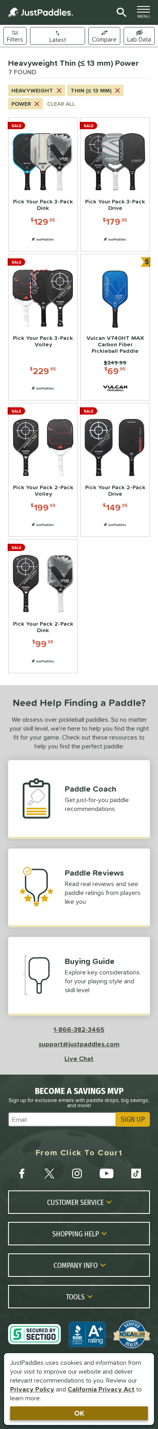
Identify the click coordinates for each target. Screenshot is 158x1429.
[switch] (139, 36)
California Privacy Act (101, 1389)
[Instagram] (77, 1173)
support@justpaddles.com (79, 1044)
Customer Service (75, 1202)
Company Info (75, 1265)
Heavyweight (32, 90)
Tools (75, 1297)
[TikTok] (136, 1173)
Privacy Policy (32, 1389)
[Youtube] (106, 1173)
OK (79, 1413)
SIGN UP (133, 1119)
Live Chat (79, 1058)
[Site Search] (120, 12)
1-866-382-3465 (79, 1029)
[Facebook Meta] (22, 1173)
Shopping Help (75, 1234)
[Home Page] (40, 12)
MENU (146, 14)
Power (21, 104)
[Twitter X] (49, 1173)
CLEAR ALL (61, 104)
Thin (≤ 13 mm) (90, 90)
